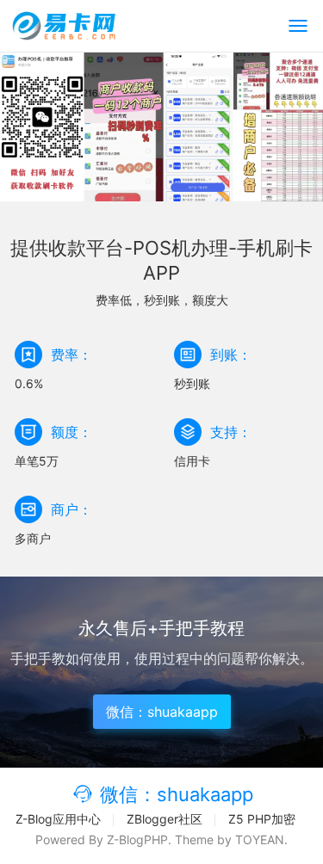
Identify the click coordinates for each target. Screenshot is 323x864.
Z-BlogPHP (137, 839)
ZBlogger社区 (164, 819)
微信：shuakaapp (162, 711)
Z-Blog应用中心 (58, 819)
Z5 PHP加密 (261, 819)
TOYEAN (259, 839)
